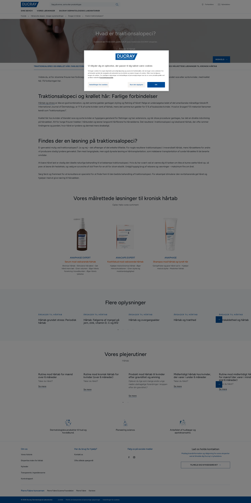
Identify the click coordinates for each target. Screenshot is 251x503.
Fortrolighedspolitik (106, 77)
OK (156, 84)
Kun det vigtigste (136, 84)
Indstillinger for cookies (98, 84)
